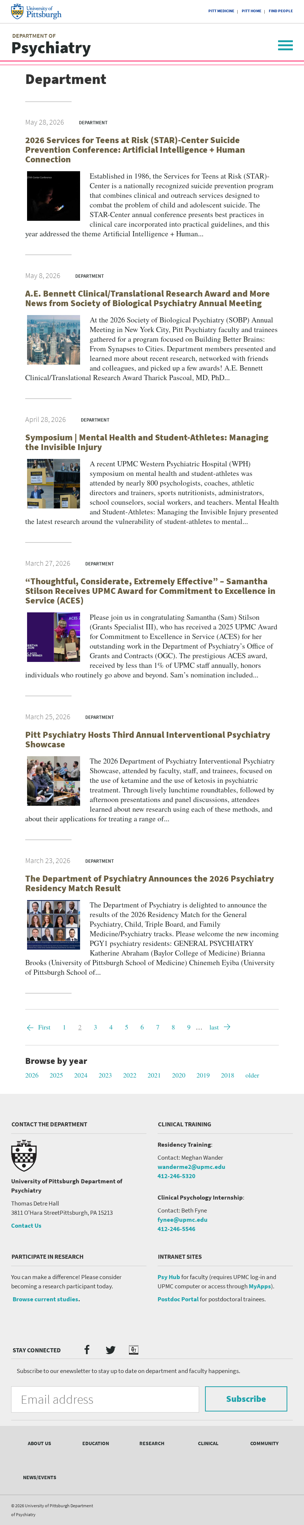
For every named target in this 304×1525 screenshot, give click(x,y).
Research (151, 1443)
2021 (154, 1075)
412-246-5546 (176, 1229)
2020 (178, 1075)
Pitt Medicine (221, 10)
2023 (105, 1075)
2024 (80, 1075)
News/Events (39, 1477)
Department (93, 122)
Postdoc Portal (178, 1299)
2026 (32, 1075)
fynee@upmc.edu (183, 1219)
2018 (227, 1075)
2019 (203, 1075)
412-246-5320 (176, 1176)
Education (95, 1443)
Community (264, 1443)
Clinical (208, 1443)
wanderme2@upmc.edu (191, 1167)
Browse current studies (45, 1299)
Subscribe (246, 1398)
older (252, 1075)
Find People (281, 10)
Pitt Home (251, 10)
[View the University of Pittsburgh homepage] (42, 11)
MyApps (260, 1286)
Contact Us (26, 1225)
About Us (39, 1443)
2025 (56, 1075)
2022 (129, 1075)
